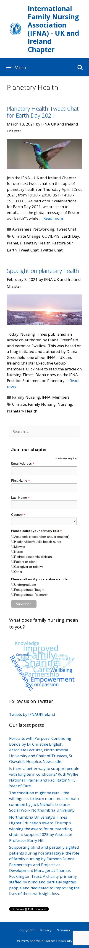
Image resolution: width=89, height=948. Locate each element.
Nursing (65, 404)
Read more (53, 218)
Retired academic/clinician (33, 556)
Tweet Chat (66, 229)
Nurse (18, 551)
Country (18, 515)
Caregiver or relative (29, 566)
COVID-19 (51, 236)
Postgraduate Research (31, 594)
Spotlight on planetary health (43, 270)
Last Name (20, 497)
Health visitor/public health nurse (37, 541)
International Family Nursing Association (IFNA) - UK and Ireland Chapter (53, 29)
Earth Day (70, 236)
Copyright (27, 930)
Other (18, 571)
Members (61, 397)
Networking (43, 229)
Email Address (22, 463)
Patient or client (25, 561)
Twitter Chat (51, 250)
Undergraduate (25, 584)
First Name (20, 480)
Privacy (46, 930)
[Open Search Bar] (80, 67)
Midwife (19, 546)
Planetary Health (35, 243)
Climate (19, 404)
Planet (12, 243)
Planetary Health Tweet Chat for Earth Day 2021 (43, 112)
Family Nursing (26, 397)
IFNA (46, 397)
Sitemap (63, 930)
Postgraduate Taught (29, 589)
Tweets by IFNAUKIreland (32, 714)
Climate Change (26, 236)
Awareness (21, 229)
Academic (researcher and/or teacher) (41, 536)
